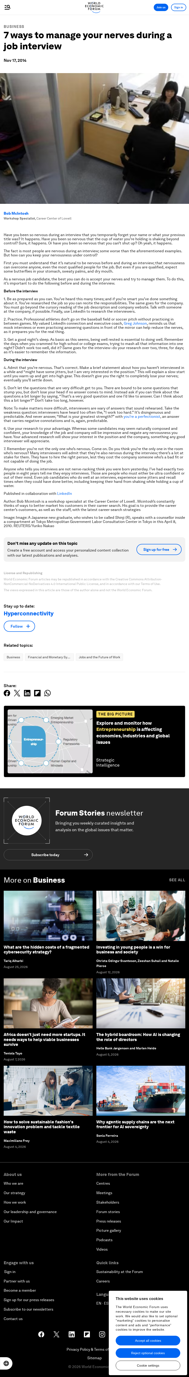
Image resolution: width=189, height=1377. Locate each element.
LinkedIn (64, 493)
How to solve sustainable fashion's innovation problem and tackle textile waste (42, 1126)
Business (14, 26)
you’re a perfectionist (142, 416)
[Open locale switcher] (6, 1363)
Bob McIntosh (16, 213)
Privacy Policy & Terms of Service (94, 1349)
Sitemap (94, 1358)
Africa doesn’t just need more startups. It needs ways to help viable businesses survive (44, 1039)
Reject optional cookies (148, 1353)
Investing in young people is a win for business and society (133, 950)
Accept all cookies (148, 1340)
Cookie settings (148, 1365)
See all (177, 880)
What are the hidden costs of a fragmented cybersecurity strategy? (46, 950)
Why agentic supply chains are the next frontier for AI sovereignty (135, 1124)
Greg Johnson (135, 323)
